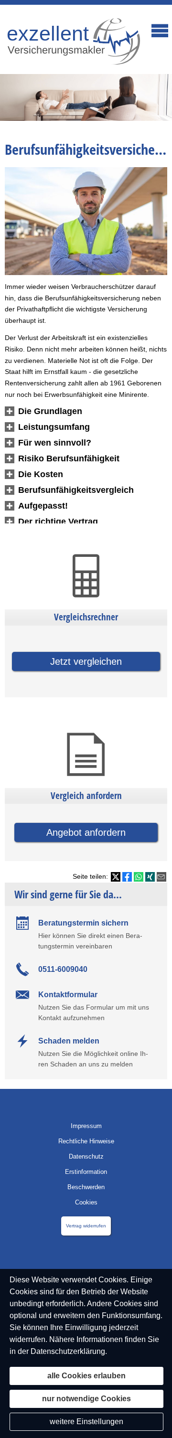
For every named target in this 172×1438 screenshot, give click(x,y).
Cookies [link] (86, 1202)
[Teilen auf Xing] (150, 877)
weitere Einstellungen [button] (86, 1421)
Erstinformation (86, 1171)
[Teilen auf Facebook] (127, 877)
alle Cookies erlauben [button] (86, 1376)
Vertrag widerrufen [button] (86, 1225)
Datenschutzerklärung (68, 1351)
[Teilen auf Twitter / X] (115, 877)
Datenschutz (86, 1156)
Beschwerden (86, 1187)
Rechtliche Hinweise (86, 1141)
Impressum (86, 1125)
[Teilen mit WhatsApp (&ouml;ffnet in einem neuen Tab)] (138, 877)
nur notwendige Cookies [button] (86, 1399)
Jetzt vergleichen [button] (86, 661)
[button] (50, 411)
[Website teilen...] (161, 877)
